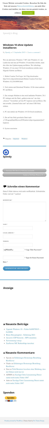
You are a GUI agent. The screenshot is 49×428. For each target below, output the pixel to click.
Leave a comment (34, 52)
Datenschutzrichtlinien (25, 6)
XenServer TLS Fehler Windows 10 (33, 175)
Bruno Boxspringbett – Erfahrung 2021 (20, 335)
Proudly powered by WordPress (14, 421)
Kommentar (7, 200)
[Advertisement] (15, 303)
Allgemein (16, 139)
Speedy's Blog (10, 33)
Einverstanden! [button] (28, 13)
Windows (24, 139)
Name (5, 224)
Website (6, 241)
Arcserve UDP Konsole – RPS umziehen (21, 337)
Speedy (7, 52)
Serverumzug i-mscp (13, 340)
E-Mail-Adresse (8, 233)
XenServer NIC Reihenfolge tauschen (20, 343)
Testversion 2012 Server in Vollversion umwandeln (20, 170)
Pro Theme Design (38, 421)
